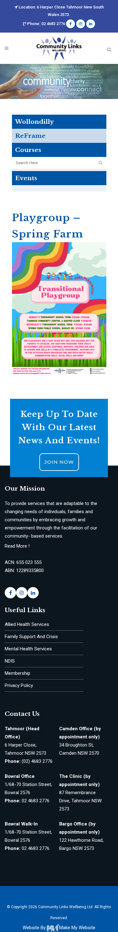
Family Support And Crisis (31, 636)
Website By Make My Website (59, 927)
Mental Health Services (28, 649)
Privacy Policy (19, 685)
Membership (17, 673)
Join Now (59, 462)
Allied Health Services (27, 624)
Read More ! (17, 546)
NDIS (10, 661)
